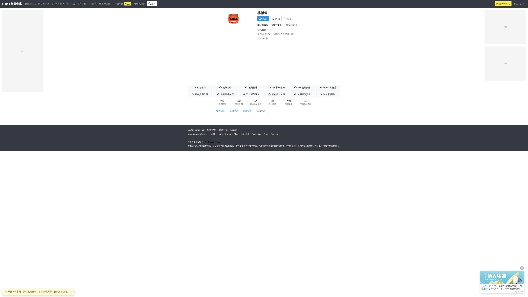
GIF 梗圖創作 (303, 87)
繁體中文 (211, 129)
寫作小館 (81, 3)
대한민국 (245, 134)
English (233, 129)
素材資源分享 (201, 94)
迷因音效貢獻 (304, 94)
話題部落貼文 (252, 94)
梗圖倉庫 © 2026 (195, 142)
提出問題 (234, 110)
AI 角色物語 (139, 3)
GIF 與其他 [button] (56, 3)
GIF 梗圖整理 (329, 87)
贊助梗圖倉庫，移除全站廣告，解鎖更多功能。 (36, 291)
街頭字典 (70, 3)
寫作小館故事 (278, 94)
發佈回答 (220, 110)
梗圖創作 (227, 87)
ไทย (266, 134)
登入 (516, 3)
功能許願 (92, 3)
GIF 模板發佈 (278, 87)
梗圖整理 (252, 87)
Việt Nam (257, 134)
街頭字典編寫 (227, 94)
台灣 (212, 134)
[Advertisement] (264, 61)
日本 (236, 134)
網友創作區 (43, 3)
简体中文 (223, 129)
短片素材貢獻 (329, 94)
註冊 (522, 3)
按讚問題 (261, 110)
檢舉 (289, 18)
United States (224, 134)
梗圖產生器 (30, 3)
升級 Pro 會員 (503, 3)
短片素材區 (121, 3)
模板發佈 (201, 87)
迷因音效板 (104, 3)
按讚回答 (247, 110)
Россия (274, 134)
